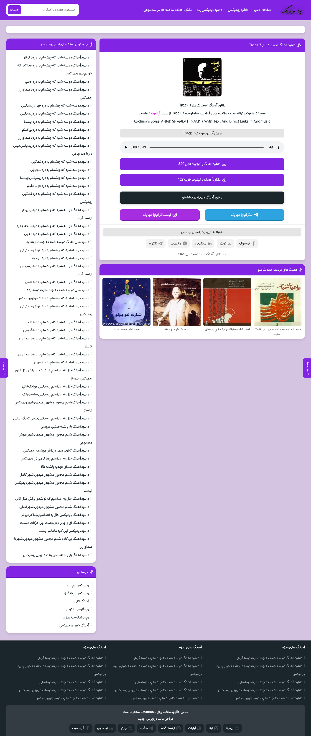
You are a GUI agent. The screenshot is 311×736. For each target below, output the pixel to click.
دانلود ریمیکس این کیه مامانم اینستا (64, 531)
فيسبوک (78, 728)
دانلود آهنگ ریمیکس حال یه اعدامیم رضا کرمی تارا (55, 515)
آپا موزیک (153, 113)
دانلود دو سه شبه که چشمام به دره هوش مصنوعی (54, 250)
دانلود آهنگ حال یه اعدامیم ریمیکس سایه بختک (55, 394)
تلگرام (153, 243)
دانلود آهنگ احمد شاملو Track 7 (272, 45)
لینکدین (200, 243)
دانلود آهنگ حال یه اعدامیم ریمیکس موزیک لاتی (55, 386)
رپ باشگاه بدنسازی (76, 617)
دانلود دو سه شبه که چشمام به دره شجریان (59, 170)
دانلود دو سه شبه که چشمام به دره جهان (61, 362)
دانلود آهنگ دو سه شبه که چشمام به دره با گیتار (56, 57)
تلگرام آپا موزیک (241, 215)
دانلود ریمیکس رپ (209, 10)
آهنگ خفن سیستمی (74, 625)
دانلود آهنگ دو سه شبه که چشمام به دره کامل (57, 282)
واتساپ (176, 243)
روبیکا (230, 728)
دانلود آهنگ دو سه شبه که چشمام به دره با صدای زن (53, 138)
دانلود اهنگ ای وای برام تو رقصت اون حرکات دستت (54, 523)
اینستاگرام (168, 728)
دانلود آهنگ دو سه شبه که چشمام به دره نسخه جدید (52, 226)
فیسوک (244, 243)
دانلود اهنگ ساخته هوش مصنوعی (167, 10)
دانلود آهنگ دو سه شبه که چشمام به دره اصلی (57, 82)
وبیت (141, 719)
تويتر (124, 728)
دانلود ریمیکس (238, 10)
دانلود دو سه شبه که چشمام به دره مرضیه (60, 258)
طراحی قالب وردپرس (159, 719)
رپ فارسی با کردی (77, 609)
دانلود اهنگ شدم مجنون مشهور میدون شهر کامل (54, 475)
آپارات (192, 728)
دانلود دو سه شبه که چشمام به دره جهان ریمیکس (55, 106)
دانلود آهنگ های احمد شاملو (202, 197)
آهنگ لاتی (81, 601)
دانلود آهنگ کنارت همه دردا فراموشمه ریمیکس (56, 451)
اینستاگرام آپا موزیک (157, 215)
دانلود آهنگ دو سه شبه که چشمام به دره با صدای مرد (53, 354)
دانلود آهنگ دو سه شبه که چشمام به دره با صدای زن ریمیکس (260, 690)
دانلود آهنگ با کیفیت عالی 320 (199, 164)
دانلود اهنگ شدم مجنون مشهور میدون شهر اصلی (54, 507)
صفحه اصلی (262, 10)
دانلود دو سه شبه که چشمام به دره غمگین (60, 162)
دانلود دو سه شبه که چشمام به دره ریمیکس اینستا (54, 178)
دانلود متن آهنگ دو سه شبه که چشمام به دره (57, 242)
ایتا (211, 728)
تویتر (223, 243)
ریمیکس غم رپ (78, 585)
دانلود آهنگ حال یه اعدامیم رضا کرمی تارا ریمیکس (55, 458)
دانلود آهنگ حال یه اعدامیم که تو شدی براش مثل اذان (52, 499)
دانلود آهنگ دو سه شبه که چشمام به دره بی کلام (55, 130)
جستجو (14, 9)
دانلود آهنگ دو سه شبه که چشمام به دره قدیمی (56, 330)
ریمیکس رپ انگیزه (76, 593)
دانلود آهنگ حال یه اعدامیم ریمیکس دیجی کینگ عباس (51, 418)
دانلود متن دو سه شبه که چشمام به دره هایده (58, 290)
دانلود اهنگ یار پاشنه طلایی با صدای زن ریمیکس (56, 555)
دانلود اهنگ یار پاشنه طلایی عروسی (65, 427)
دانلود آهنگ (214, 254)
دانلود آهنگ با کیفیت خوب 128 (199, 180)
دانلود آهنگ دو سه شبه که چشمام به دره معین (56, 234)
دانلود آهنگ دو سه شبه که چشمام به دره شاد (58, 322)
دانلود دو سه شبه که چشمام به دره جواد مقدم (58, 186)
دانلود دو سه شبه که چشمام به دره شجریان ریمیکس (53, 298)
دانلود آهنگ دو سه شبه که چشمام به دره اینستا (56, 122)
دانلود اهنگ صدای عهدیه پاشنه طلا (65, 467)
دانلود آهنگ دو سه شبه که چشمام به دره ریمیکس (54, 114)
